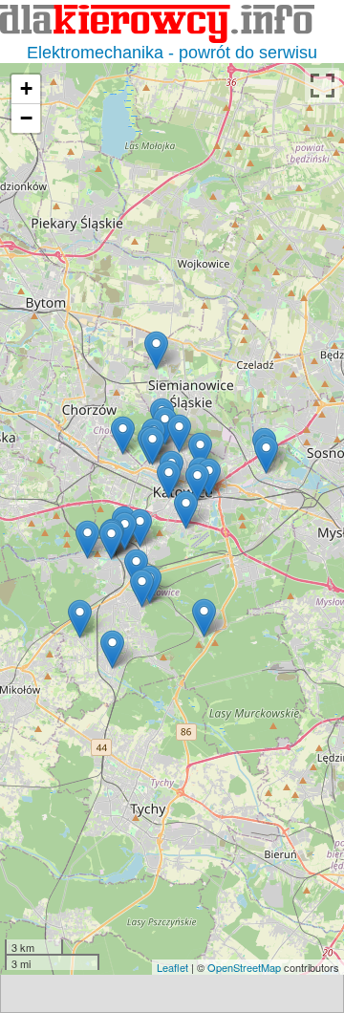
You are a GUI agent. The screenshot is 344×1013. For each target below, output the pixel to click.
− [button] (26, 118)
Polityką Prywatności (176, 903)
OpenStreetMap (244, 967)
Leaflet (172, 967)
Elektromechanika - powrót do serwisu (172, 52)
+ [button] (26, 88)
